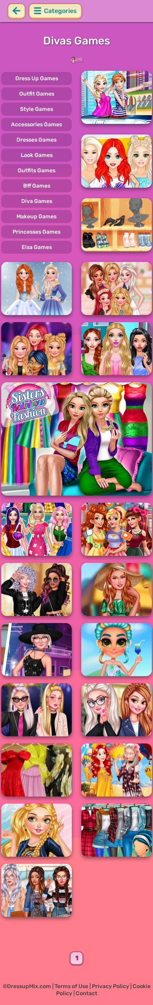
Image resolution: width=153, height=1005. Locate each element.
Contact (86, 993)
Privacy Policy (110, 986)
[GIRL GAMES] (76, 60)
